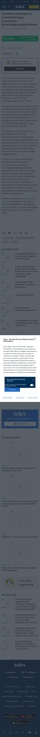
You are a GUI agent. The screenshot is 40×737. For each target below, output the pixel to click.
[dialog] (20, 368)
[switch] (32, 385)
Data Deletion (7, 398)
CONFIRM (12, 389)
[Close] (36, 339)
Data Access (20, 398)
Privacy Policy (32, 398)
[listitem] (19, 380)
